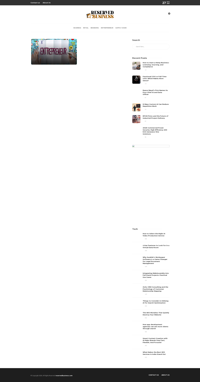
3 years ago (41, 60)
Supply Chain (121, 28)
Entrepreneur (107, 28)
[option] (150, 100)
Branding (95, 28)
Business (77, 28)
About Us (47, 3)
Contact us (35, 3)
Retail (86, 28)
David (36, 60)
